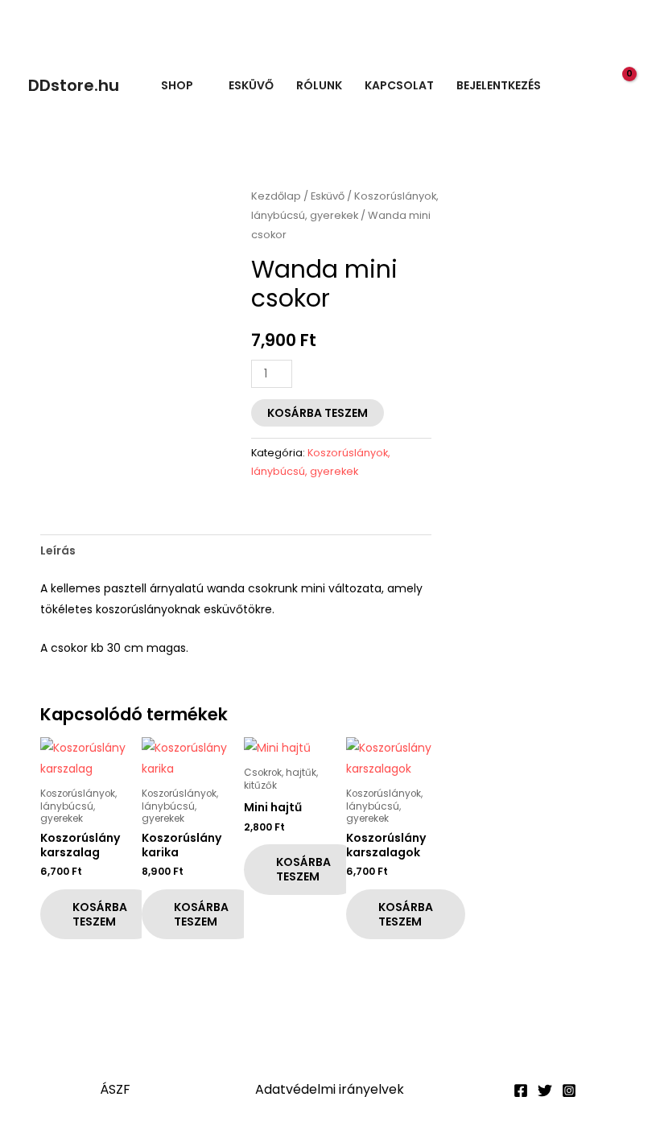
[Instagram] (569, 1090)
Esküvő (251, 85)
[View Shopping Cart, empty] (620, 85)
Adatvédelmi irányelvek (329, 1089)
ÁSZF (115, 1089)
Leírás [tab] (58, 550)
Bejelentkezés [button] (498, 85)
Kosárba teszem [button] (99, 914)
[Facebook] (521, 1090)
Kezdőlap (276, 196)
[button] (586, 85)
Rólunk (319, 85)
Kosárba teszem (317, 413)
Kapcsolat (399, 85)
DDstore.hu (73, 85)
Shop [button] (177, 85)
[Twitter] (545, 1090)
